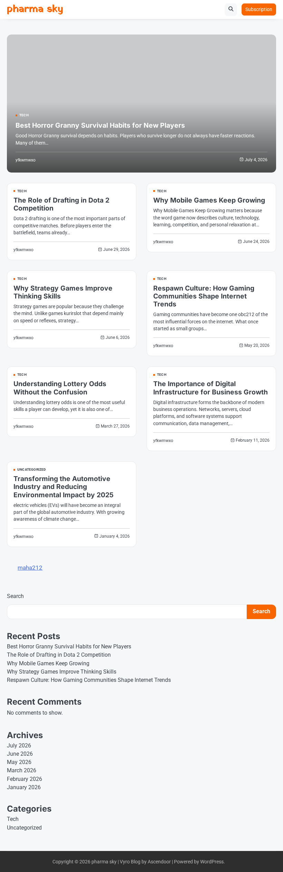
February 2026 (24, 779)
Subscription (258, 9)
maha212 (30, 567)
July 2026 (19, 746)
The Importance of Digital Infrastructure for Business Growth (210, 388)
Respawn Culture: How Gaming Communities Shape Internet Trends (203, 296)
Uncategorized (31, 469)
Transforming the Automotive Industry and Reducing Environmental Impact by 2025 (63, 486)
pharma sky (35, 9)
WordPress (212, 861)
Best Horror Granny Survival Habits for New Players (100, 125)
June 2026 (20, 754)
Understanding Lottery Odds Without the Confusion (59, 388)
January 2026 (24, 787)
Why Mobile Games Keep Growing (209, 200)
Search (15, 596)
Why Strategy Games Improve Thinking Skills (63, 292)
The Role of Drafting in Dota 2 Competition (61, 204)
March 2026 (21, 770)
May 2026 (19, 762)
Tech (24, 115)
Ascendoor (159, 861)
